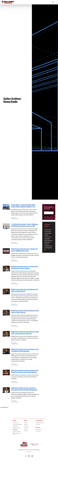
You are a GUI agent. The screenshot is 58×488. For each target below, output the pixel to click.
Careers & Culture (39, 420)
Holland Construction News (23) (48, 237)
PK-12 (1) (47, 244)
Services (14, 420)
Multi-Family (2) (48, 240)
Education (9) (48, 233)
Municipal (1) (48, 242)
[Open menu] (56, 2)
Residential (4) (48, 246)
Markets (25, 420)
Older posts (5, 407)
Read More (31, 215)
